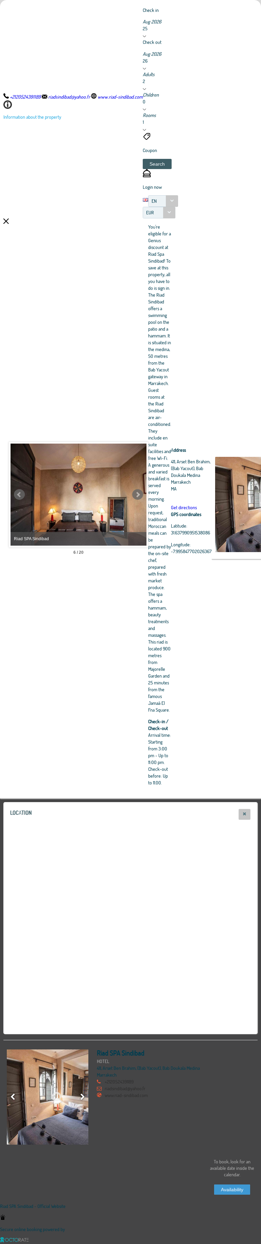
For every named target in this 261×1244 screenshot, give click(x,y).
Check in (151, 10)
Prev (19, 494)
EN (154, 201)
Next (137, 494)
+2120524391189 (119, 1081)
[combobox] (163, 201)
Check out (152, 42)
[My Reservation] (147, 175)
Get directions (184, 507)
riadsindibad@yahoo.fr (125, 1088)
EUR (150, 212)
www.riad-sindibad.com (126, 1095)
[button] (157, 164)
